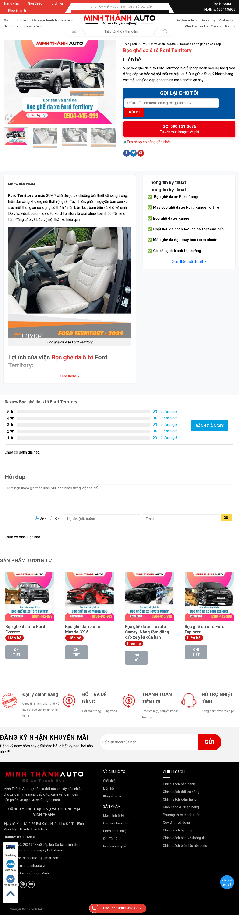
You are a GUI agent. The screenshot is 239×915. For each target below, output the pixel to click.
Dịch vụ (57, 3)
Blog (228, 26)
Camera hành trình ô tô (51, 20)
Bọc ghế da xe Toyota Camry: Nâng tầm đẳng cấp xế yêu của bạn (147, 632)
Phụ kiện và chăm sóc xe (159, 44)
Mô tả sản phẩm (21, 184)
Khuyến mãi (17, 10)
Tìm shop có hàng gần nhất (148, 142)
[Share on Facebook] (126, 153)
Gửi (226, 517)
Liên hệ (108, 789)
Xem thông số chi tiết (188, 261)
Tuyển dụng (222, 3)
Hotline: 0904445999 (219, 9)
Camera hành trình (117, 823)
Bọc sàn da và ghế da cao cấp (200, 44)
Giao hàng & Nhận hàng (181, 807)
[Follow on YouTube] (31, 884)
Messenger (10, 885)
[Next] (108, 81)
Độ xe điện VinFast (215, 20)
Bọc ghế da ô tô (72, 357)
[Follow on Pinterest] (23, 884)
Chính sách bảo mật (178, 830)
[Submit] (165, 31)
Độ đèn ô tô (185, 20)
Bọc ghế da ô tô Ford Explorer (205, 629)
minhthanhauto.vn (32, 866)
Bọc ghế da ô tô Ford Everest (25, 629)
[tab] (21, 184)
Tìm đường (10, 855)
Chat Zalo (10, 870)
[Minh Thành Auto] (119, 20)
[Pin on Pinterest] (140, 153)
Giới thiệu (35, 3)
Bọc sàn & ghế (114, 846)
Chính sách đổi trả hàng (181, 792)
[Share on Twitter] (133, 153)
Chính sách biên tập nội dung (185, 845)
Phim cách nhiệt (115, 831)
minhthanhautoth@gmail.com (36, 858)
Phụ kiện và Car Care (202, 26)
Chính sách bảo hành (179, 784)
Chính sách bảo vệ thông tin (184, 838)
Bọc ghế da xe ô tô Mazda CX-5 (82, 629)
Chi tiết (17, 652)
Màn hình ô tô (15, 20)
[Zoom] (9, 118)
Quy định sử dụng (176, 822)
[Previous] (11, 81)
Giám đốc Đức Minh (33, 873)
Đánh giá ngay (210, 425)
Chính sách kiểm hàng (180, 799)
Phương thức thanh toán (181, 815)
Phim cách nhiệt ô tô (22, 26)
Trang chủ (11, 3)
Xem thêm (68, 376)
